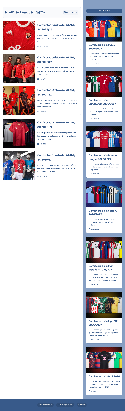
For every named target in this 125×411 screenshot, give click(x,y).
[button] (54, 2)
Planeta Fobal (45, 405)
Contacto (81, 405)
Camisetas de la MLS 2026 (104, 376)
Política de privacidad (65, 405)
